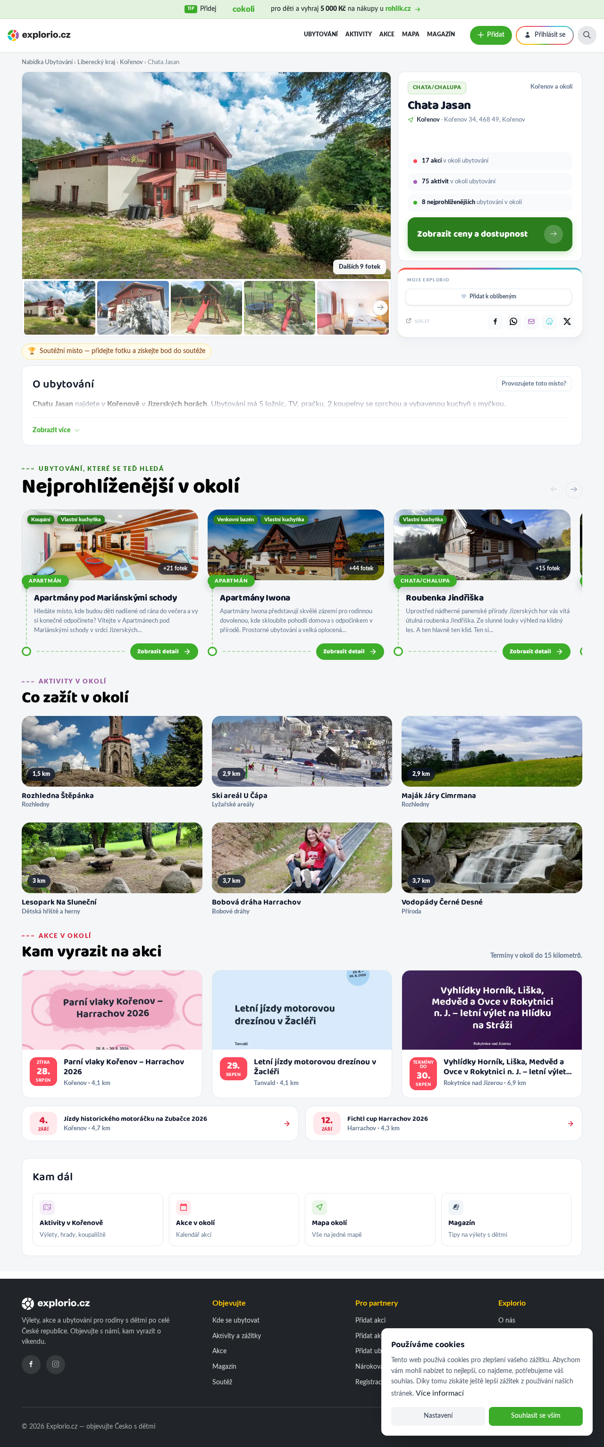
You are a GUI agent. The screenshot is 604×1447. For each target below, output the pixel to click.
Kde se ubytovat (236, 1320)
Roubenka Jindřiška (444, 598)
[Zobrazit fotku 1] (59, 307)
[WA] (513, 321)
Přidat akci (370, 1320)
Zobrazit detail (158, 652)
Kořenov (131, 62)
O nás (506, 1320)
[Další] (573, 489)
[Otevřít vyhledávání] (587, 35)
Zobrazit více (52, 430)
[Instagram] (55, 1364)
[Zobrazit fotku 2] (132, 307)
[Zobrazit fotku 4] (279, 307)
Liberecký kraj (96, 62)
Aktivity (358, 34)
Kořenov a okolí (551, 87)
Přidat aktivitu (375, 1336)
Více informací (440, 1393)
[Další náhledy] (380, 307)
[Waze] (549, 321)
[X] (567, 321)
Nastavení (438, 1416)
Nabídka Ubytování (47, 62)
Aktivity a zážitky (236, 1336)
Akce (386, 34)
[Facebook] (31, 1364)
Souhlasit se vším (536, 1416)
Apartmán (45, 581)
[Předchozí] (553, 489)
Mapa (410, 34)
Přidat (495, 35)
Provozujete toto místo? (534, 383)
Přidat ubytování (379, 1351)
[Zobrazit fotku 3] (206, 307)
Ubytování (321, 34)
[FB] (495, 321)
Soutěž (222, 1382)
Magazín (441, 34)
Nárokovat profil (379, 1367)
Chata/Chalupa (425, 581)
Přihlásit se (550, 35)
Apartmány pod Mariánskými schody (105, 598)
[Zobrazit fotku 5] (352, 307)
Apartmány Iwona (255, 598)
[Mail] (531, 321)
